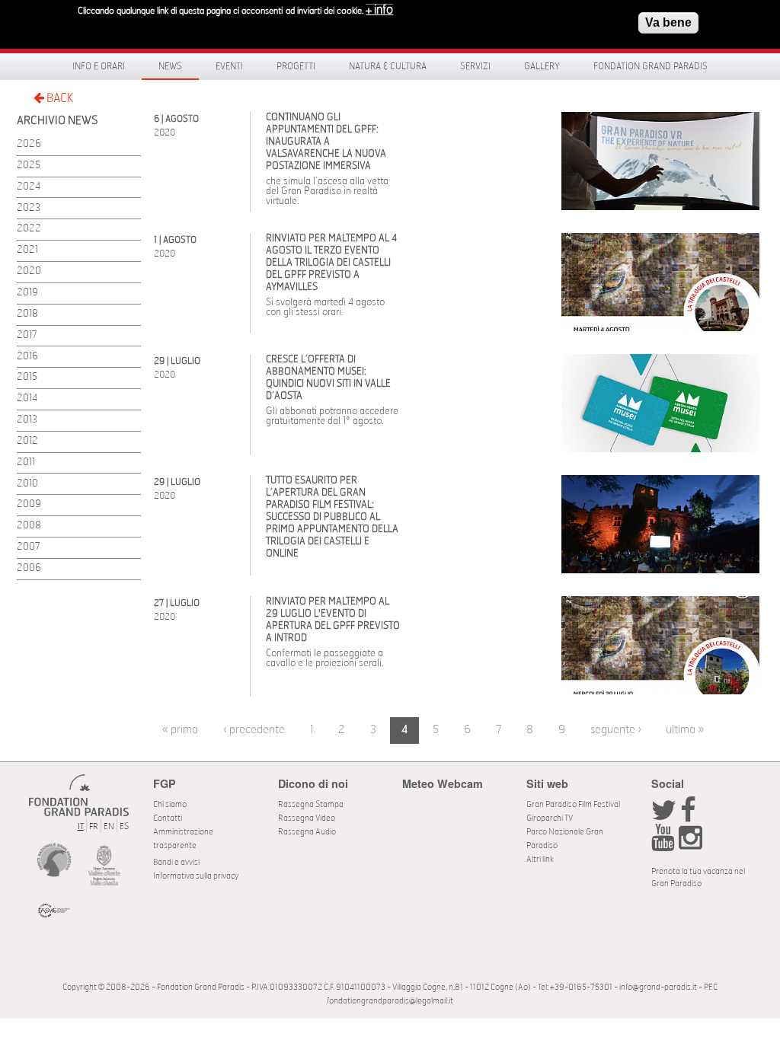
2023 (28, 208)
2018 (27, 314)
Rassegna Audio (307, 832)
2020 (29, 271)
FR (93, 826)
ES (124, 826)
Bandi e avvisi (176, 862)
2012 (27, 441)
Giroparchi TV (549, 818)
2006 (29, 568)
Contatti (167, 818)
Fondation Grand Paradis (650, 66)
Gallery (542, 66)
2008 (29, 526)
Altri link (540, 859)
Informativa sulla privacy (195, 876)
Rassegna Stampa (311, 804)
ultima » (685, 729)
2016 (27, 357)
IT (81, 826)
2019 (27, 293)
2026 (29, 144)
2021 (27, 250)
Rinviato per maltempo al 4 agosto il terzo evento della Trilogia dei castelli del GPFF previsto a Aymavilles (331, 263)
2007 (28, 547)
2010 (27, 484)
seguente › (615, 729)
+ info (379, 10)
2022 (29, 229)
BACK (58, 98)
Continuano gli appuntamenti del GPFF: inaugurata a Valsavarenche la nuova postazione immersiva (326, 142)
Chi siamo (170, 804)
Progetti (296, 66)
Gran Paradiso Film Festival (573, 804)
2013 (27, 420)
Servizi (475, 66)
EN (109, 826)
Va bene (668, 22)
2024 (28, 187)
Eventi (229, 66)
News (170, 66)
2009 (29, 504)
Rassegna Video (306, 818)
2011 (26, 462)
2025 (28, 166)
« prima (180, 729)
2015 (27, 377)
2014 (27, 399)
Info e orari (98, 66)
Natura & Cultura (388, 66)
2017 (27, 335)
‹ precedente (254, 729)
